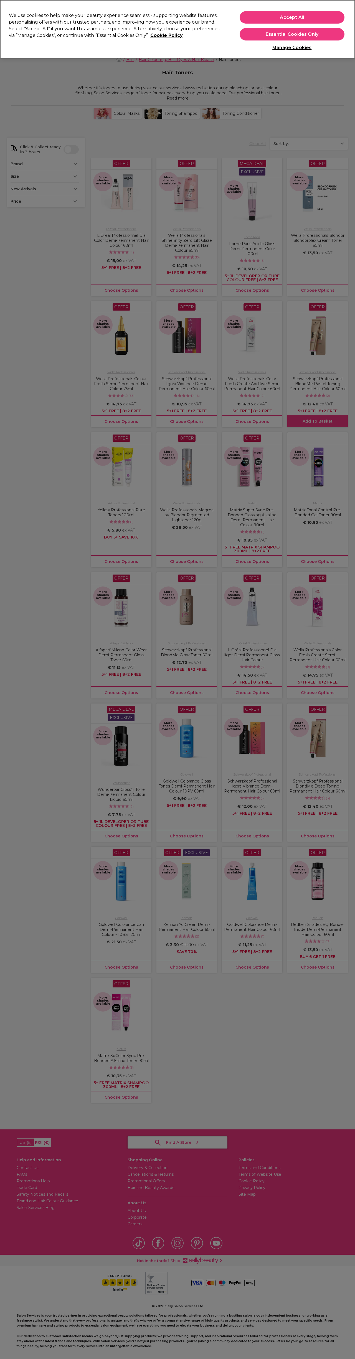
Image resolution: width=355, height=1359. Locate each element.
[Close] (346, 28)
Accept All (292, 17)
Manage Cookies (291, 47)
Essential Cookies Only (292, 34)
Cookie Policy (166, 35)
